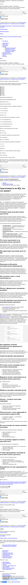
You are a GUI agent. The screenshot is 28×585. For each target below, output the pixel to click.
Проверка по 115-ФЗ (9, 49)
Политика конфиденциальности (10, 544)
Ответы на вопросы (7, 557)
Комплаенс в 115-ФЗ (7, 53)
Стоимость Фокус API (8, 552)
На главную (5, 41)
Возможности (6, 43)
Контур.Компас (6, 562)
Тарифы (4, 46)
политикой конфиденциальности (9, 579)
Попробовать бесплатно (8, 554)
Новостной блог (6, 555)
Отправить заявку (4, 18)
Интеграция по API (9, 51)
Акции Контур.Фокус (7, 556)
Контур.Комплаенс (7, 563)
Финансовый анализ (7, 569)
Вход (1, 58)
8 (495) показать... (4, 29)
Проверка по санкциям (10, 50)
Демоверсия (5, 45)
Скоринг (4, 564)
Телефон (25, 13)
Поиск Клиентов (6, 52)
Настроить (9, 582)
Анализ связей (6, 566)
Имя (24, 12)
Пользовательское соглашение (9, 546)
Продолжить (11, 179)
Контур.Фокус (3, 316)
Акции (4, 55)
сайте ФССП (7, 307)
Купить (1, 33)
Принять (4, 582)
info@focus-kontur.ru (4, 31)
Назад (2, 179)
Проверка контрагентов (10, 47)
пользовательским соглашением (16, 578)
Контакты (5, 56)
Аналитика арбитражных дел (9, 565)
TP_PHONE (2, 535)
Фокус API (5, 44)
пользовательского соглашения (17, 23)
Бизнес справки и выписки (9, 568)
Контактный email (4, 16)
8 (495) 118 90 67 (3, 532)
